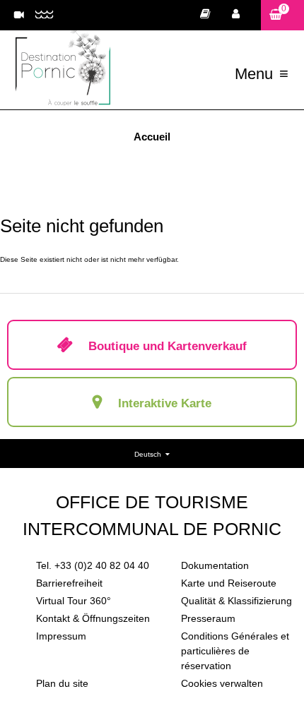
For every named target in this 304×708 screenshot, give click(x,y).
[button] (282, 15)
